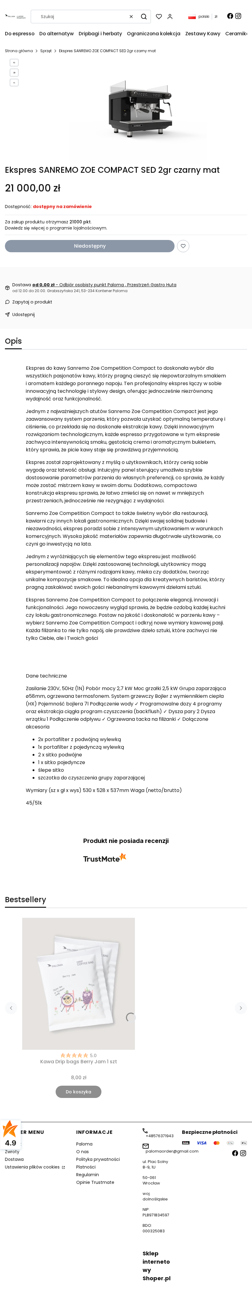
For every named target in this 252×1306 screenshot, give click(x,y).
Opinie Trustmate (95, 1182)
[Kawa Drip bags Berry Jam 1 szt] (78, 984)
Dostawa (14, 1159)
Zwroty (12, 1152)
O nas (82, 1152)
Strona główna (19, 50)
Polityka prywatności (98, 1159)
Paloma (84, 1144)
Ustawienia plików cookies (33, 1167)
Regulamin (87, 1175)
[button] (143, 16)
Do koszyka (78, 1092)
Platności (86, 1167)
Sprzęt (46, 50)
